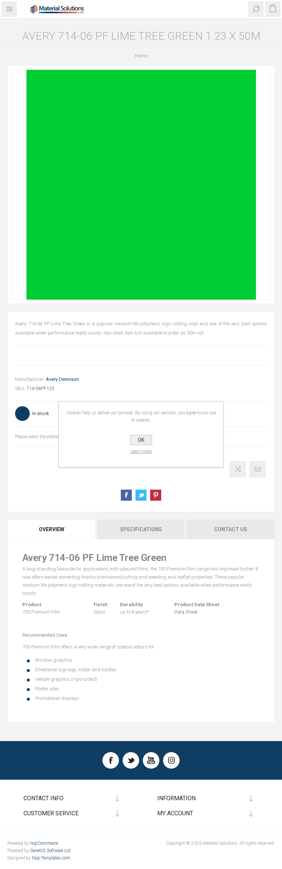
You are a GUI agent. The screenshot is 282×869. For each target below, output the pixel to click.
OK (141, 440)
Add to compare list (237, 469)
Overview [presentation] (51, 529)
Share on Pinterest (155, 495)
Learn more (141, 451)
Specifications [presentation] (141, 529)
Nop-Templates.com (51, 858)
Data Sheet (186, 612)
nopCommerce (44, 843)
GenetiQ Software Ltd (50, 850)
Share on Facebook (126, 495)
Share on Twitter (141, 495)
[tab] (52, 529)
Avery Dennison (62, 379)
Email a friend (257, 469)
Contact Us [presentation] (230, 529)
